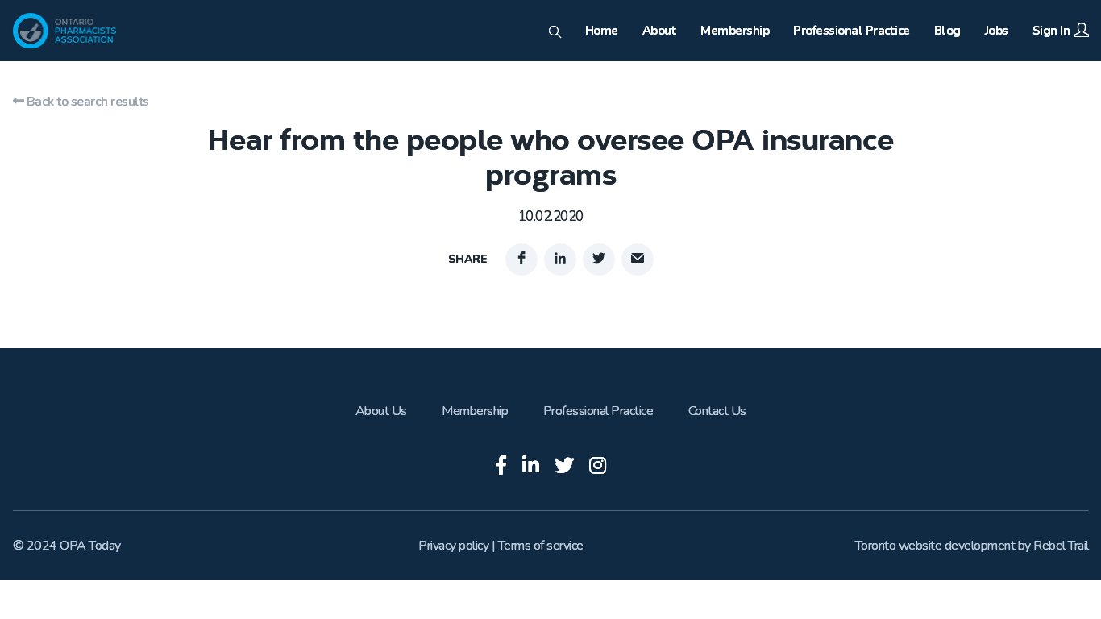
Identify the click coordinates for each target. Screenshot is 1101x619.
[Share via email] (637, 259)
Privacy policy (453, 546)
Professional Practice (598, 411)
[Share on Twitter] (599, 259)
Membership (475, 411)
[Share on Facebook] (521, 259)
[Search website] (555, 33)
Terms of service (541, 546)
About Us (381, 411)
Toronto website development (935, 546)
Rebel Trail (1061, 546)
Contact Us (717, 411)
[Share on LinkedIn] (560, 259)
